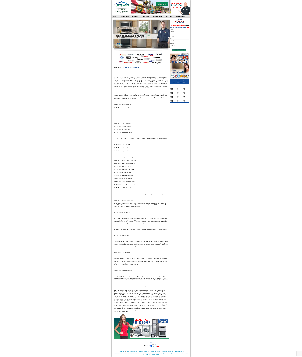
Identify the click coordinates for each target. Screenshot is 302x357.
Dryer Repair (146, 16)
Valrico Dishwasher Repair (120, 353)
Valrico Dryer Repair (155, 351)
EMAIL (171, 38)
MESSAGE (172, 43)
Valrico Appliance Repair (132, 351)
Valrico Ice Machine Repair (133, 353)
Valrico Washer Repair (144, 351)
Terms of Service (155, 354)
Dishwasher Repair (181, 16)
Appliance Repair (124, 16)
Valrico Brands (121, 351)
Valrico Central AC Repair (159, 353)
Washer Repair (134, 16)
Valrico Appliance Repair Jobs (173, 353)
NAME (171, 29)
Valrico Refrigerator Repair (167, 351)
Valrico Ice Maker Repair (146, 353)
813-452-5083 (177, 5)
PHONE (171, 34)
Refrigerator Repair (157, 16)
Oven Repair (169, 16)
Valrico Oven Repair (179, 351)
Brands (114, 16)
